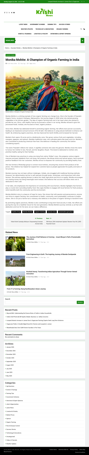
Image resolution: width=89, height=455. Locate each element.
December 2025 (10, 351)
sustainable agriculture (66, 212)
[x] (9, 13)
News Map (82, 449)
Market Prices (10, 415)
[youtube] (14, 13)
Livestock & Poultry (41, 34)
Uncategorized (10, 436)
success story (52, 212)
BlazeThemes (8, 451)
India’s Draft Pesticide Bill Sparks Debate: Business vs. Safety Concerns (27, 317)
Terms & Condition (80, 452)
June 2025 (9, 372)
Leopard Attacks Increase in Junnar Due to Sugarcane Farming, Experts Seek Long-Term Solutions (63, 1)
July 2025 (9, 369)
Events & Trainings (24, 34)
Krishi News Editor (12, 63)
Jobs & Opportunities (12, 404)
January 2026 (10, 347)
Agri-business (10, 386)
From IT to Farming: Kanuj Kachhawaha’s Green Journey (26, 289)
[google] (11, 13)
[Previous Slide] (81, 1)
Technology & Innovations (44, 29)
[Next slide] (84, 1)
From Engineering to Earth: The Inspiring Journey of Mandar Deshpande (51, 254)
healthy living (16, 212)
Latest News (23, 24)
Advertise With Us (63, 449)
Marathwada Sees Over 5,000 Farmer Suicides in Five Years (24, 327)
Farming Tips (52, 24)
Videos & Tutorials (11, 440)
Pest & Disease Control (13, 426)
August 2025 (10, 365)
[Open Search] (81, 29)
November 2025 (10, 354)
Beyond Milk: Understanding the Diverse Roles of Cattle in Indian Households (29, 313)
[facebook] (5, 13)
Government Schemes (37, 24)
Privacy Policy (74, 449)
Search (7, 299)
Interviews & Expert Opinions (60, 34)
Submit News (53, 449)
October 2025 (10, 358)
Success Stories (64, 24)
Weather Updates (27, 29)
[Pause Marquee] (82, 40)
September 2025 (11, 361)
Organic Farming (62, 29)
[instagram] (7, 13)
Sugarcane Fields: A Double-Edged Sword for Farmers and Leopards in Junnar (29, 324)
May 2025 (9, 376)
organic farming (40, 212)
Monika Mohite (27, 212)
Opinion (8, 418)
